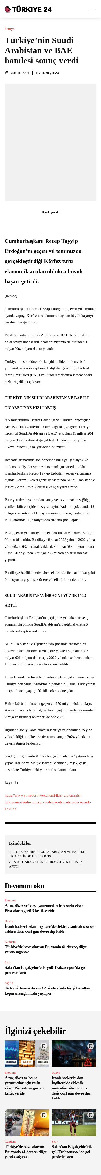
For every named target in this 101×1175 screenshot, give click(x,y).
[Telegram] (77, 222)
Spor (8, 962)
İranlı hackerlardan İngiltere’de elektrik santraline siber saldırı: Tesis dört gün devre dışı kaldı (49, 929)
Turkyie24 (50, 73)
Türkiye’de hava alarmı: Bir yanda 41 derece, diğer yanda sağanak (26, 1151)
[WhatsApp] (56, 222)
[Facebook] (23, 222)
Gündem (10, 941)
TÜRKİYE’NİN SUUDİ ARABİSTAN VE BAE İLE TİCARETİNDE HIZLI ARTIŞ (47, 854)
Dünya (10, 29)
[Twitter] (34, 222)
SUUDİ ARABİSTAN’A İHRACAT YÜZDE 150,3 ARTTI (45, 864)
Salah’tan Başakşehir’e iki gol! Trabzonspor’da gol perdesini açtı (72, 1151)
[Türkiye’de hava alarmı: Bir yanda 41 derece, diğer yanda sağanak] (27, 1122)
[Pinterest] (45, 222)
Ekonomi (10, 900)
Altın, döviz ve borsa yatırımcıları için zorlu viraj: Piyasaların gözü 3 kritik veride (44, 908)
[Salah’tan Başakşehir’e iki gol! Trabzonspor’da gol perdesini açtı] (74, 1122)
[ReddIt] (66, 222)
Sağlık (9, 983)
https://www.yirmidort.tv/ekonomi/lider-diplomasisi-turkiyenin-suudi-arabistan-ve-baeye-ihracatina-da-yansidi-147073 (48, 802)
